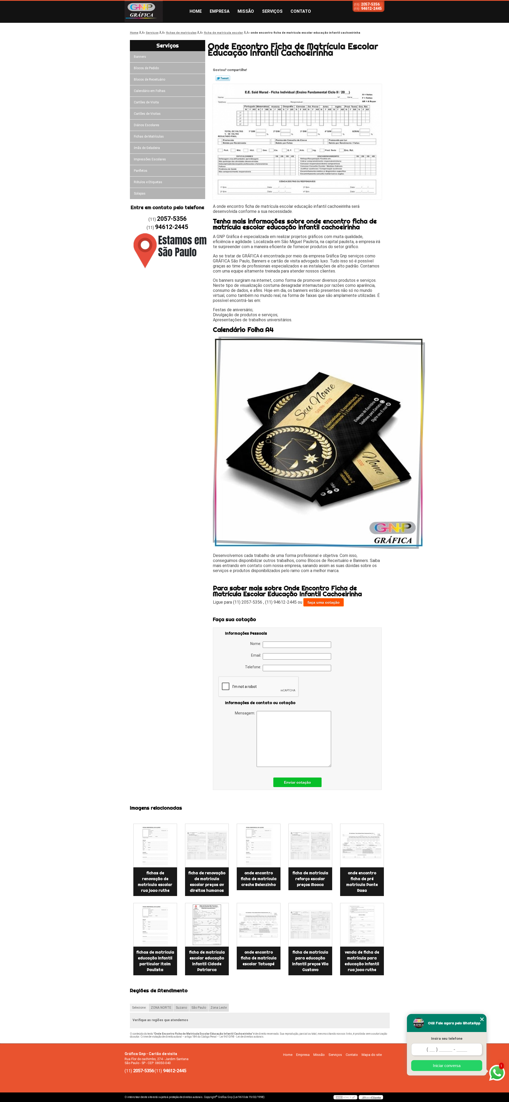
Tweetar (223, 78)
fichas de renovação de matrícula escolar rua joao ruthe (155, 882)
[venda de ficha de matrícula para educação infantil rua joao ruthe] (362, 925)
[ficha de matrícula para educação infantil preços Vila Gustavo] (310, 925)
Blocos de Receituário (149, 79)
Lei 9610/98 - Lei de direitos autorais (242, 1036)
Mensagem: (246, 713)
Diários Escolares (146, 125)
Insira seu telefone (446, 1038)
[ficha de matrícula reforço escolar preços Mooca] (310, 845)
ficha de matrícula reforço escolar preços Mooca (310, 879)
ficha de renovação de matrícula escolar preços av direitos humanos (206, 882)
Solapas (140, 193)
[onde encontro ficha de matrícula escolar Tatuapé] (258, 925)
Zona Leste (218, 1007)
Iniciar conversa (446, 1065)
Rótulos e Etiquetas (148, 182)
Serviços (272, 11)
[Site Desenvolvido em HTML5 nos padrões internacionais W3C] (345, 1097)
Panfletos (140, 171)
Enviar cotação (297, 782)
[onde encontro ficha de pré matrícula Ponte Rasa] (362, 845)
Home (196, 11)
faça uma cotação (324, 602)
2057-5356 (370, 4)
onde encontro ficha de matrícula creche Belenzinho (259, 879)
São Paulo (198, 1007)
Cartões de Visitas (147, 114)
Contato (301, 11)
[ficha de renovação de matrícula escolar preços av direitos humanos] (207, 845)
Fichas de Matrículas (149, 136)
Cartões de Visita (146, 102)
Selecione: (139, 1007)
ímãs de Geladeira (147, 148)
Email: (257, 655)
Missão (246, 11)
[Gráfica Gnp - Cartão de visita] (155, 11)
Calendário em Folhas (149, 91)
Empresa (220, 11)
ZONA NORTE (161, 1007)
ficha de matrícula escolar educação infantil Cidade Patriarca (207, 961)
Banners (140, 57)
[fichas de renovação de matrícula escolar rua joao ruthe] (155, 845)
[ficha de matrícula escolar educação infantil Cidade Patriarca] (207, 925)
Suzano (181, 1007)
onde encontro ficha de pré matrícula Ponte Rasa (362, 882)
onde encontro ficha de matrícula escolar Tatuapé (259, 958)
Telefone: (254, 667)
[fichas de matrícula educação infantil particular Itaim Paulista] (155, 925)
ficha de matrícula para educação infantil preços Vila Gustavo (310, 961)
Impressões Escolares (150, 159)
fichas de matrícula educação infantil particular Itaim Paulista (155, 961)
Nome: (256, 644)
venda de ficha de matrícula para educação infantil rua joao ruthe (362, 961)
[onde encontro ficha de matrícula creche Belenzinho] (258, 845)
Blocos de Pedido (146, 68)
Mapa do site (372, 1055)
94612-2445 (371, 8)
